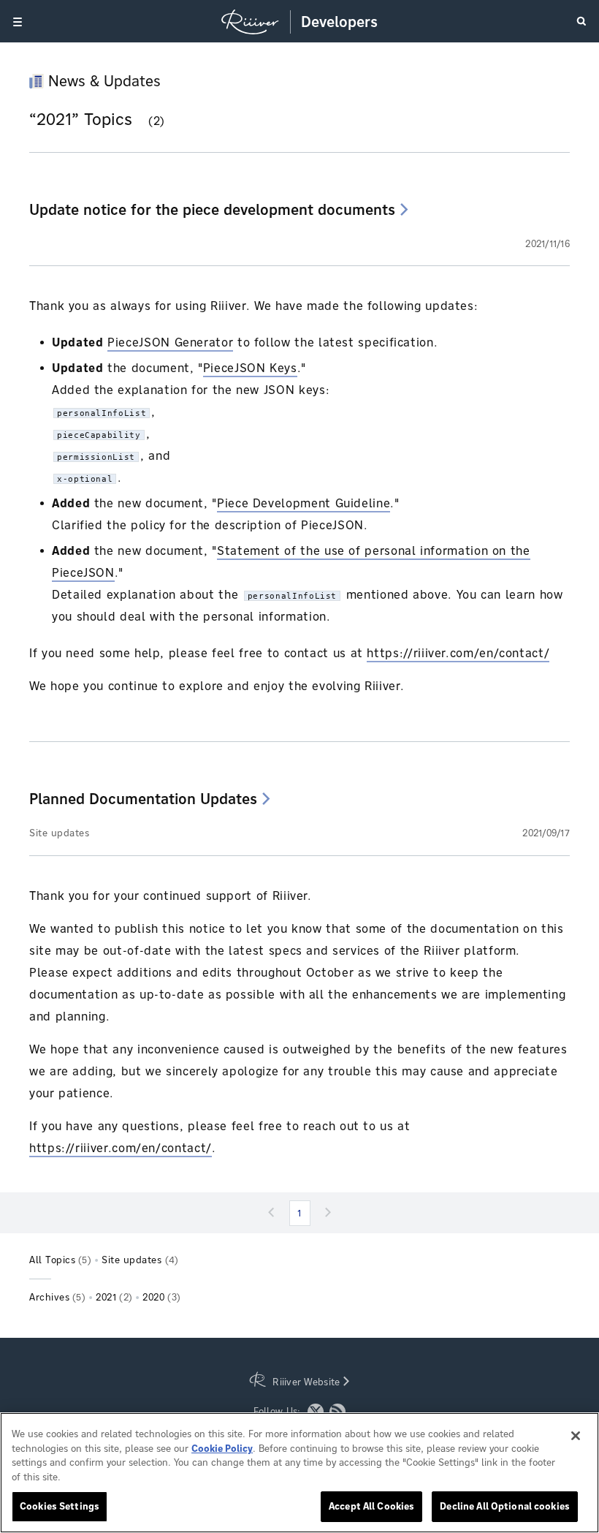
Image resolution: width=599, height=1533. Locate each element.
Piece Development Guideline (303, 503)
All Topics (60, 1260)
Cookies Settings (59, 1506)
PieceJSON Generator (170, 342)
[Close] (576, 1436)
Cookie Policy (222, 1448)
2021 (114, 1297)
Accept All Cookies (371, 1506)
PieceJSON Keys (250, 368)
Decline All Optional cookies (505, 1506)
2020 (161, 1297)
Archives (57, 1297)
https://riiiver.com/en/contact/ (458, 653)
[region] (299, 1472)
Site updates (59, 833)
